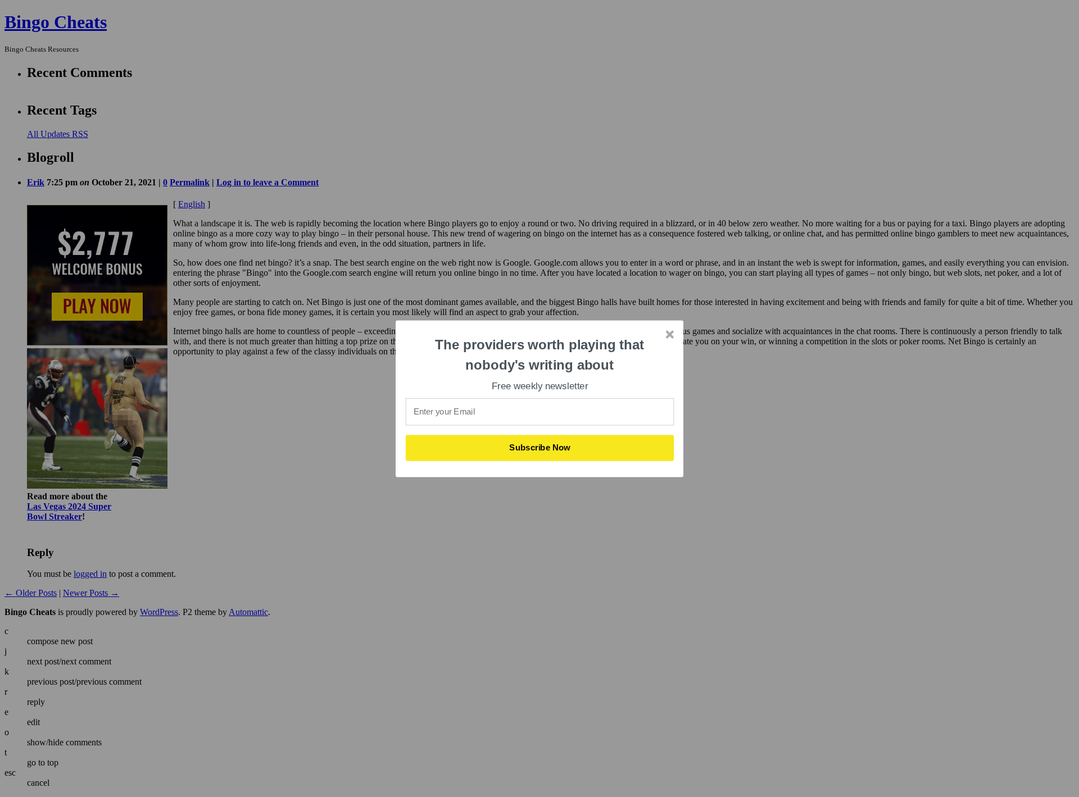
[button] (540, 354)
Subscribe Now (540, 447)
